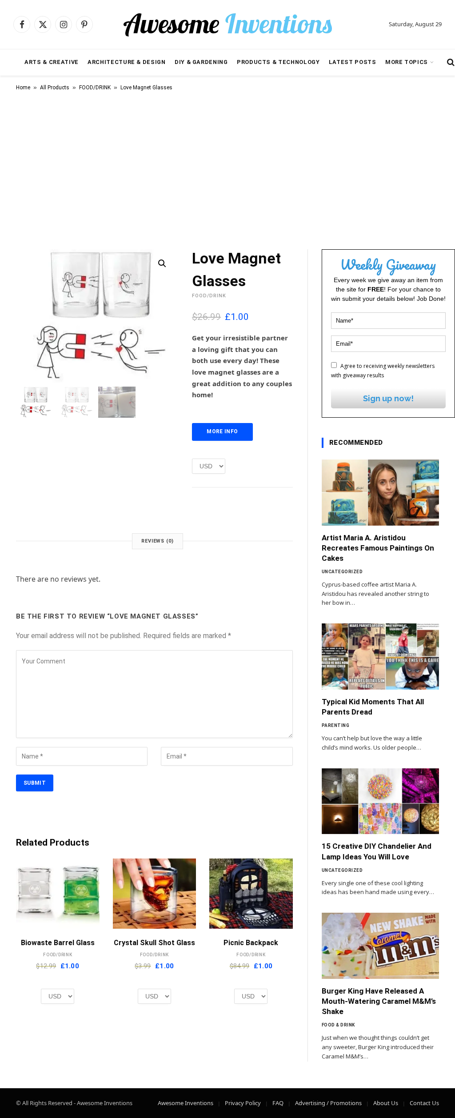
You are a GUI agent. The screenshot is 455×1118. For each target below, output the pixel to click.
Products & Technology (278, 62)
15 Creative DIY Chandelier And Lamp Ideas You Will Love (376, 851)
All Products (54, 87)
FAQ (277, 1103)
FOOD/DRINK (95, 87)
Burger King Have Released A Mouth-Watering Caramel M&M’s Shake (379, 1001)
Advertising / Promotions (328, 1103)
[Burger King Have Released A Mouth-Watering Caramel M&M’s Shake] (380, 946)
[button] (162, 264)
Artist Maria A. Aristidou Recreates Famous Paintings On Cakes (378, 548)
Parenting (336, 725)
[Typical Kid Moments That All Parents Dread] (380, 656)
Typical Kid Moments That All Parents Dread (373, 706)
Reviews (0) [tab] (157, 541)
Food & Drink (338, 1024)
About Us (385, 1103)
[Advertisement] (227, 168)
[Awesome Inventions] (227, 24)
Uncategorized (342, 571)
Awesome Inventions (185, 1103)
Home (23, 87)
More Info (222, 431)
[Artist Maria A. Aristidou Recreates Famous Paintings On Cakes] (380, 492)
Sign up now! (388, 398)
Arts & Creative (51, 62)
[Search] (450, 62)
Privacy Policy (243, 1103)
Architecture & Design (126, 62)
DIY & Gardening (201, 62)
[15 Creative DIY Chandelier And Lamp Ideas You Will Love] (380, 801)
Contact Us (424, 1103)
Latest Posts (352, 62)
